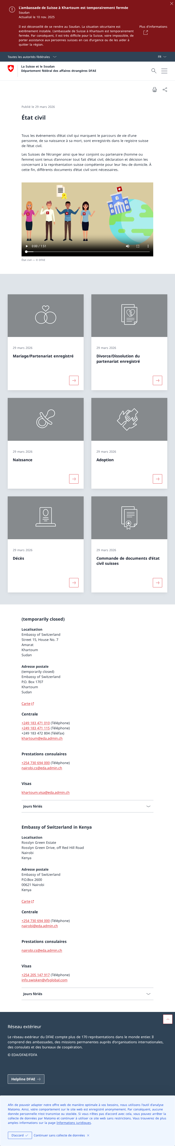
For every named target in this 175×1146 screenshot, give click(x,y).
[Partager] (165, 89)
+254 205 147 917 (36, 975)
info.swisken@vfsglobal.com (44, 980)
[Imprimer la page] (154, 89)
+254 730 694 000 (36, 762)
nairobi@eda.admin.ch (40, 925)
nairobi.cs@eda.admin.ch (42, 768)
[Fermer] (171, 3)
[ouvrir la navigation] (164, 71)
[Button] (144, 32)
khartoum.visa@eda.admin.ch (46, 792)
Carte (26, 703)
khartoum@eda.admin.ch (42, 738)
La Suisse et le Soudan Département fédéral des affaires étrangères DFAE (58, 68)
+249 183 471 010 (36, 723)
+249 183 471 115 (36, 728)
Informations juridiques (74, 1123)
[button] (167, 1019)
